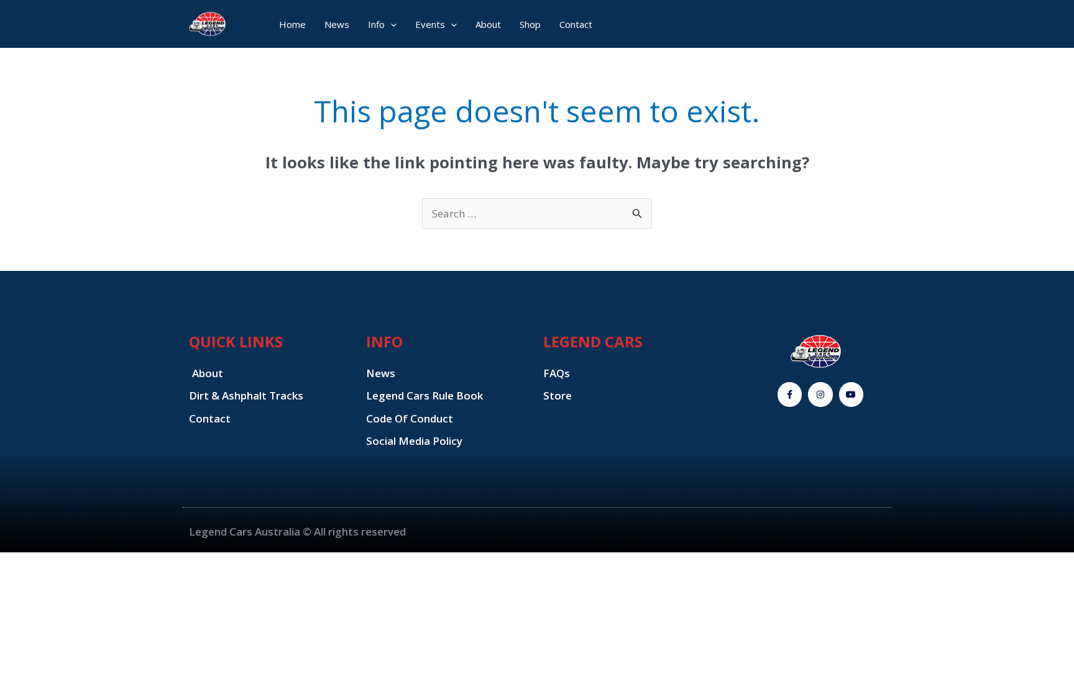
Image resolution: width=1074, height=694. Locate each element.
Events (430, 24)
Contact (575, 24)
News (336, 24)
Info (376, 24)
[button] (391, 24)
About (488, 24)
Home (292, 24)
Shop (530, 24)
